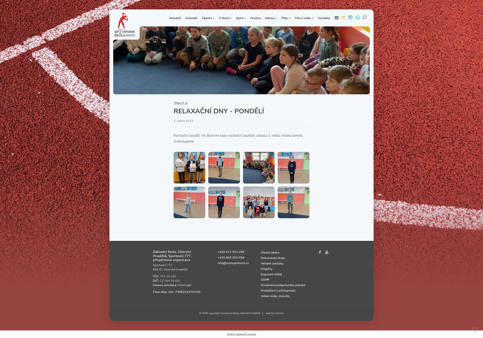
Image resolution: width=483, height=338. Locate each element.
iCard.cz (279, 313)
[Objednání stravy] (343, 17)
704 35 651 (168, 276)
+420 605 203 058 (231, 258)
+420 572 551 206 (231, 252)
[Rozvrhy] (336, 18)
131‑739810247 (180, 292)
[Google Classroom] (357, 17)
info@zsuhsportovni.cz (233, 263)
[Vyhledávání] (364, 17)
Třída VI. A (181, 103)
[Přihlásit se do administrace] (475, 330)
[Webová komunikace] (350, 17)
